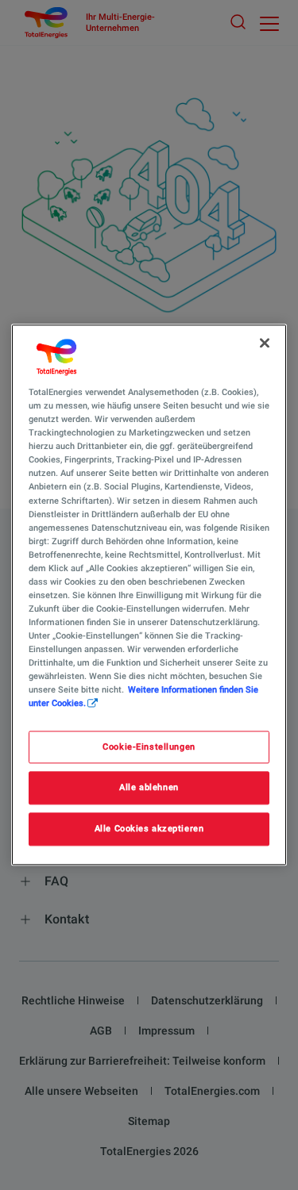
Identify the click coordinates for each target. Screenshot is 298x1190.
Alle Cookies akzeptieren (149, 829)
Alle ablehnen (148, 787)
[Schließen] (264, 342)
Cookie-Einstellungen (149, 746)
